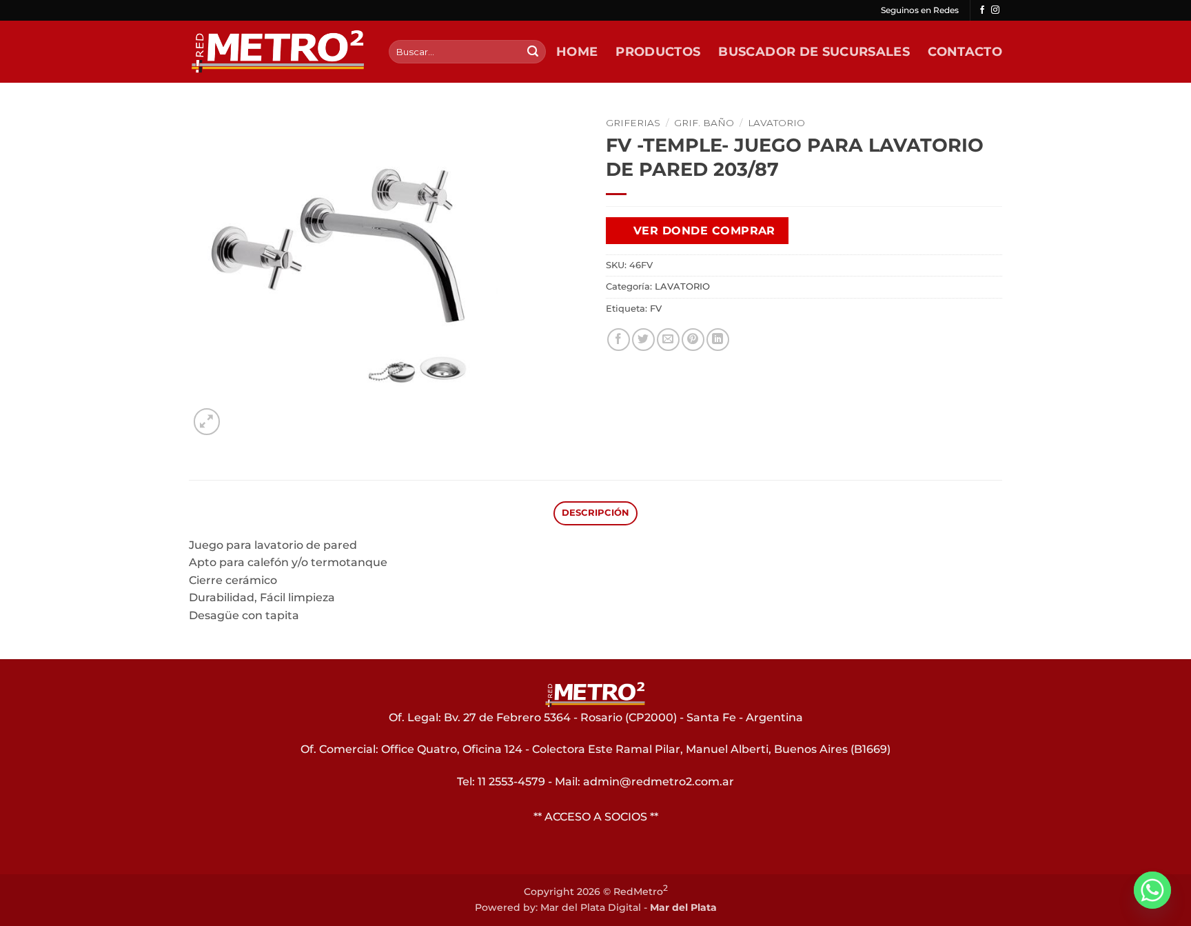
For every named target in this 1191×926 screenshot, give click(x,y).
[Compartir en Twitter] (643, 339)
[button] (207, 421)
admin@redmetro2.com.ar (658, 781)
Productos (657, 51)
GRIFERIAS (633, 122)
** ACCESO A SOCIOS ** (595, 816)
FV (656, 308)
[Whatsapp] (1152, 890)
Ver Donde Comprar (704, 230)
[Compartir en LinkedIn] (717, 339)
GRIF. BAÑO (704, 122)
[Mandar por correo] (668, 339)
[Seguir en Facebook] (982, 10)
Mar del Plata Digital (590, 907)
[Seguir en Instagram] (995, 10)
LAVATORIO (776, 122)
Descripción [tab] (596, 512)
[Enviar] (532, 51)
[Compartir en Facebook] (618, 339)
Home (577, 51)
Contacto (965, 51)
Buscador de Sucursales (814, 51)
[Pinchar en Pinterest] (693, 339)
